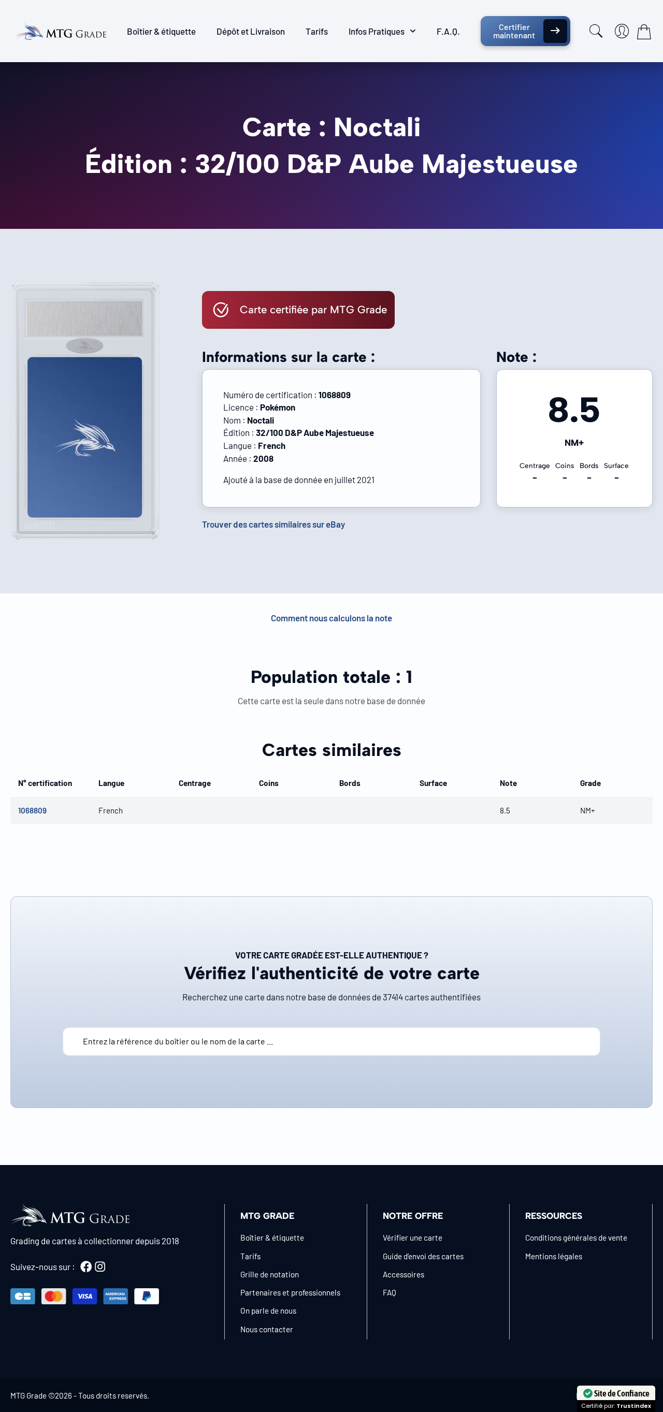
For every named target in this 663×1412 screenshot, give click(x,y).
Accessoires (403, 1274)
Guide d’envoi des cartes (423, 1256)
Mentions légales (553, 1256)
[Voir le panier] (644, 31)
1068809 (32, 810)
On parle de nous (268, 1310)
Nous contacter (266, 1329)
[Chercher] (596, 31)
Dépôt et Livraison (251, 31)
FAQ (389, 1292)
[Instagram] (100, 1266)
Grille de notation (269, 1274)
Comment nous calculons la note (331, 618)
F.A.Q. (448, 31)
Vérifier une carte (412, 1237)
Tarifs (317, 31)
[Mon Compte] (622, 31)
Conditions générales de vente (576, 1237)
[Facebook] (86, 1266)
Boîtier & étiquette (161, 31)
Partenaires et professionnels (290, 1292)
